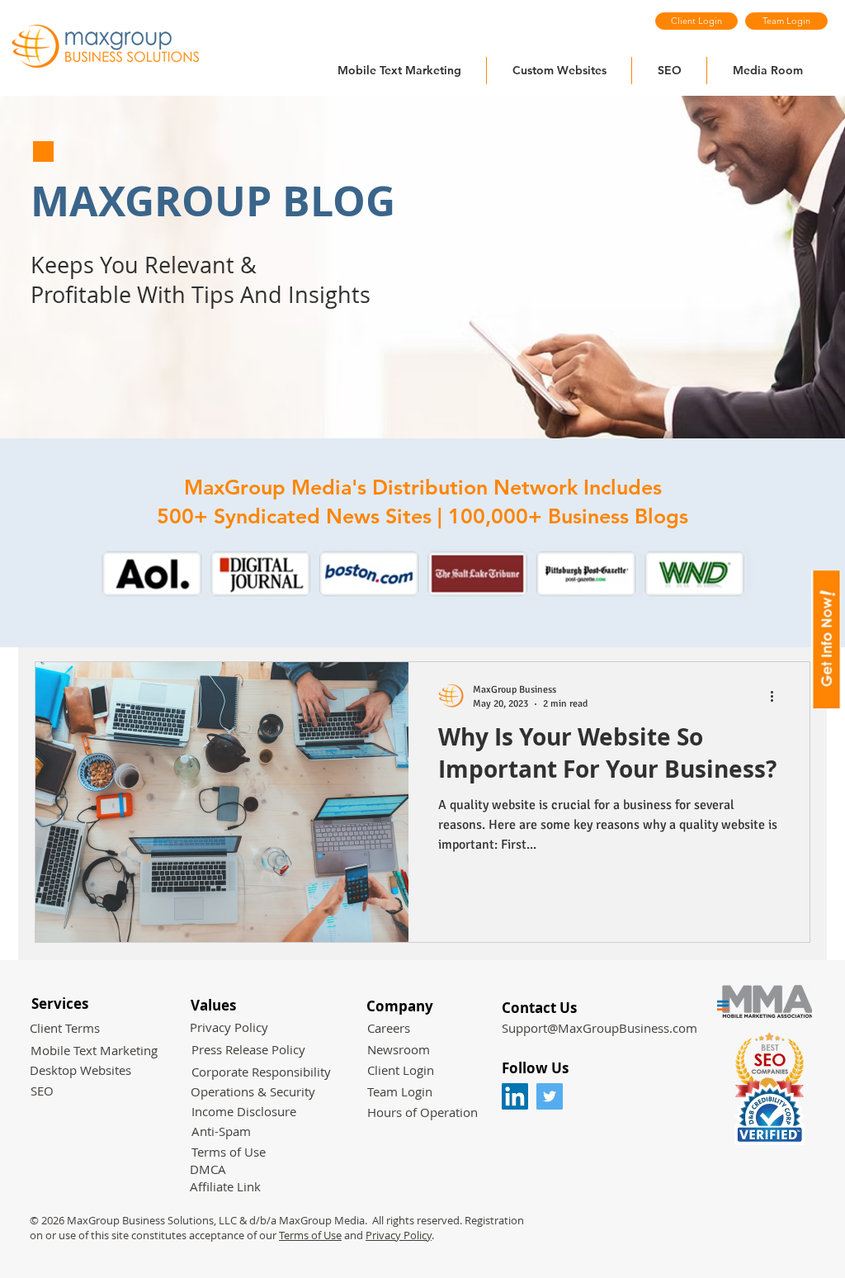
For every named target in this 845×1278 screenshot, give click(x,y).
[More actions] (777, 696)
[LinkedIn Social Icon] (515, 1096)
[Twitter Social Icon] (549, 1096)
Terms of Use (310, 1235)
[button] (422, 573)
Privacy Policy (399, 1235)
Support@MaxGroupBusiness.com (599, 1028)
